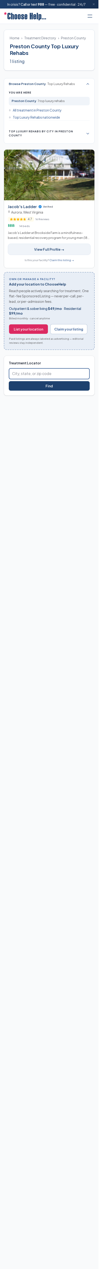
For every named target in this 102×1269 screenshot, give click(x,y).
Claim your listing (68, 329)
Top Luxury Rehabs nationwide (36, 117)
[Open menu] (90, 16)
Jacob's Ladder (22, 206)
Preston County (73, 38)
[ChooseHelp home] (25, 16)
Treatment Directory (40, 38)
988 (41, 4)
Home (14, 38)
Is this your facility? (49, 260)
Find (49, 386)
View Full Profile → (49, 249)
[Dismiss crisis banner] (93, 4)
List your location (28, 329)
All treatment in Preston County (37, 110)
